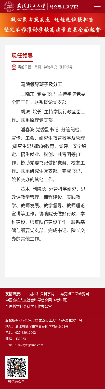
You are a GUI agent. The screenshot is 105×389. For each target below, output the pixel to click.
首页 (37, 67)
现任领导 (66, 67)
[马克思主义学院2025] (41, 7)
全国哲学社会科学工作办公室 (28, 307)
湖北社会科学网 (41, 294)
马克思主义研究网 (74, 294)
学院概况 (50, 67)
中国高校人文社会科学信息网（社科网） (37, 300)
